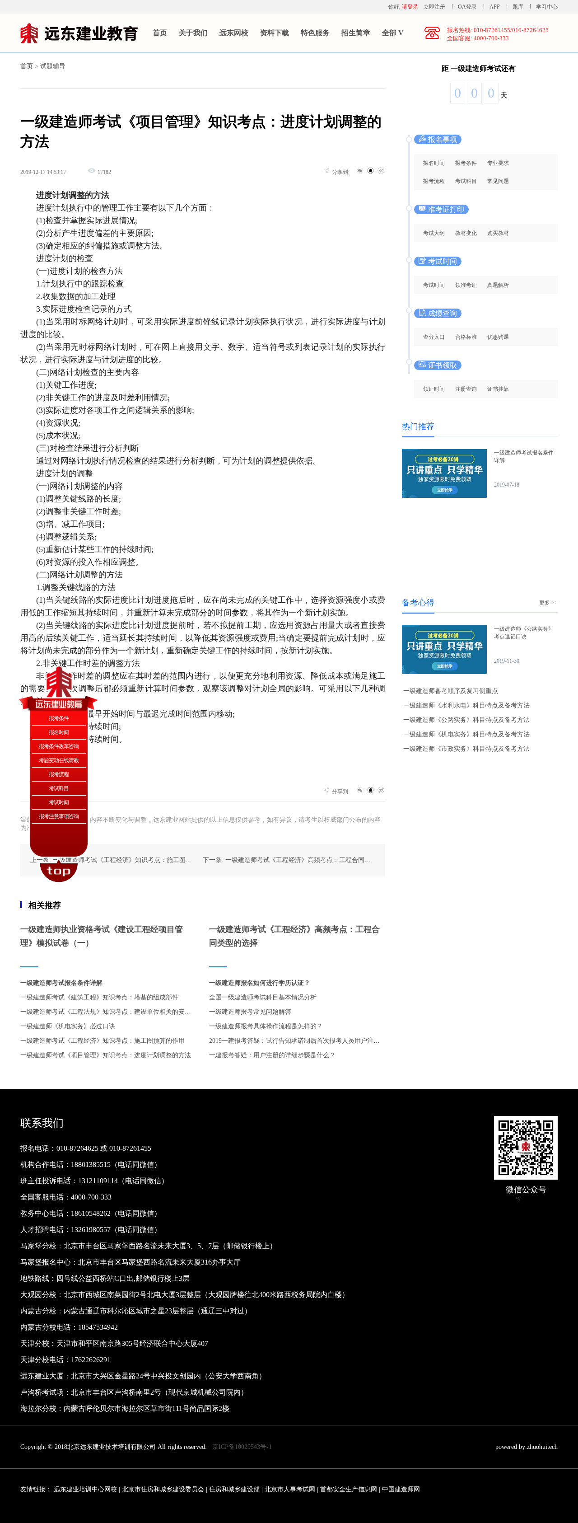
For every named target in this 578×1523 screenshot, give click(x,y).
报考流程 (434, 181)
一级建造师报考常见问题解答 (250, 1011)
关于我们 (193, 33)
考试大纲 (434, 233)
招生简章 (355, 33)
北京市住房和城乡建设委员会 (163, 1489)
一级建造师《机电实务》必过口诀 (67, 1026)
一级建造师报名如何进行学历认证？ (259, 982)
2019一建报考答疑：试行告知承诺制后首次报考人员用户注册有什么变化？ (313, 1040)
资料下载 (274, 33)
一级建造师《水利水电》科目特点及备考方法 (466, 705)
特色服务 (315, 33)
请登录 (410, 7)
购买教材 (498, 233)
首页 (160, 33)
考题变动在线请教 (59, 760)
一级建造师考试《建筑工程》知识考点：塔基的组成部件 (99, 997)
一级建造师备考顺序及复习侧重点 (450, 691)
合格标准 (466, 337)
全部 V (393, 33)
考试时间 (434, 285)
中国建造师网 (401, 1489)
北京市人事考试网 (290, 1489)
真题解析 (498, 285)
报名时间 (434, 163)
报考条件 (466, 163)
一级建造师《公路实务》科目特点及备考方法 (466, 720)
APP (494, 7)
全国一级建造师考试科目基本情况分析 (263, 997)
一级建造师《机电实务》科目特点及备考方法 (466, 734)
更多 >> (548, 603)
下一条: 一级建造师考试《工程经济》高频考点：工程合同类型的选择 (299, 860)
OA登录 (468, 7)
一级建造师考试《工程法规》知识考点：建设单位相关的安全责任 (112, 1011)
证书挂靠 (498, 389)
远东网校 (233, 33)
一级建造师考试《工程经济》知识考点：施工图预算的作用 (102, 1040)
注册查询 (466, 389)
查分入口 (434, 337)
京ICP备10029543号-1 (242, 1446)
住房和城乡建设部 (234, 1489)
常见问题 (498, 181)
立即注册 (434, 7)
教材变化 (466, 233)
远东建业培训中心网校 (86, 1489)
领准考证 (466, 285)
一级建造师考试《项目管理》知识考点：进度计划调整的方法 (105, 1055)
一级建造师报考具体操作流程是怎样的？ (266, 1026)
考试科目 (466, 181)
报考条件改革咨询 (59, 746)
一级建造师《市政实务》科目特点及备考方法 (466, 748)
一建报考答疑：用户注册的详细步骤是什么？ (272, 1055)
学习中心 (547, 7)
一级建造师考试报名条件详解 (61, 982)
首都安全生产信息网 (348, 1489)
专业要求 (498, 163)
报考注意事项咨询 (59, 816)
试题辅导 (52, 66)
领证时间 (434, 389)
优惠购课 (498, 337)
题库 (518, 7)
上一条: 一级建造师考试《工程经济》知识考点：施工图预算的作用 (123, 860)
